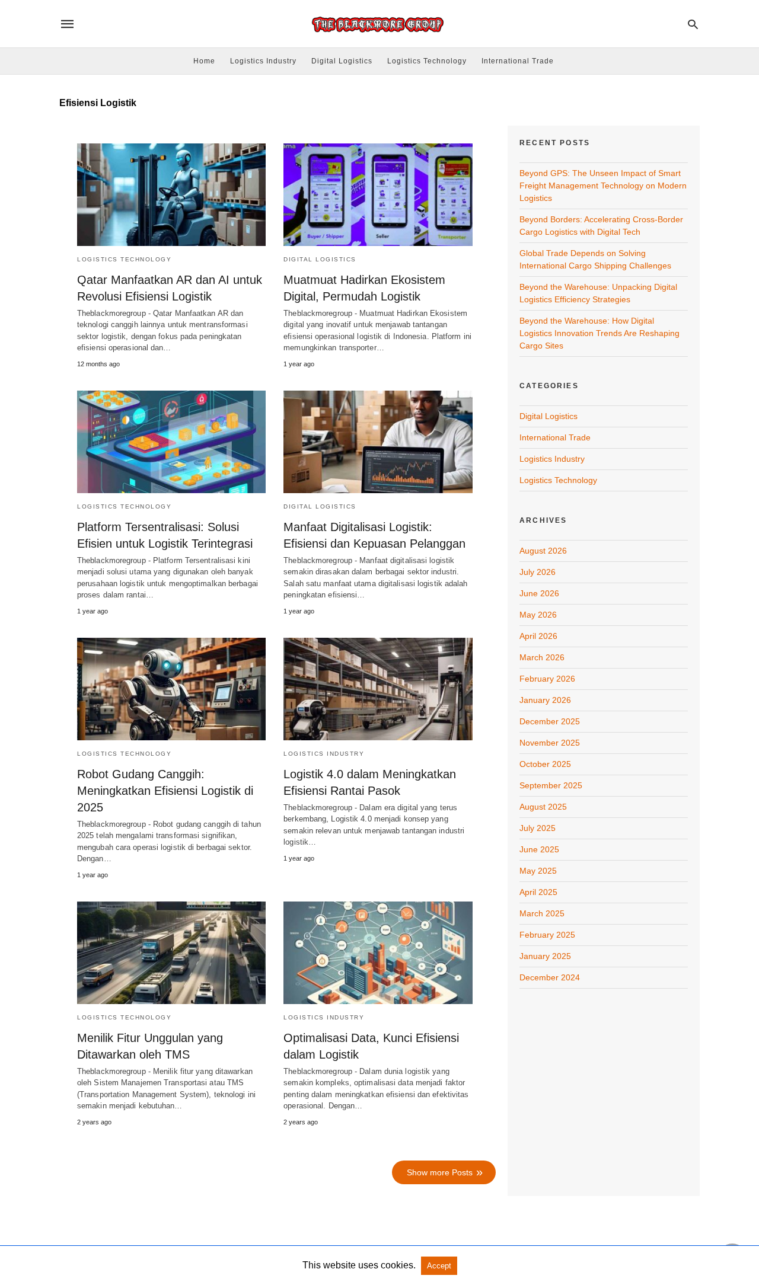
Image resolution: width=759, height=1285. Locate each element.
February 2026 (547, 678)
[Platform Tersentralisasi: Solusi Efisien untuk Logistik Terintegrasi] (171, 442)
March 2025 (542, 913)
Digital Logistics (341, 61)
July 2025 (537, 828)
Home (204, 61)
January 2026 (545, 700)
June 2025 (539, 849)
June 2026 (539, 593)
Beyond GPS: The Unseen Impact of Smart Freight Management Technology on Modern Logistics (603, 185)
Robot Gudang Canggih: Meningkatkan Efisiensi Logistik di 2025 (165, 791)
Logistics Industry (263, 61)
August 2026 (543, 550)
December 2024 (549, 977)
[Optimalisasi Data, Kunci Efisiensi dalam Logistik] (377, 953)
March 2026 (542, 657)
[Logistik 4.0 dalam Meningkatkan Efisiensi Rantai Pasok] (377, 689)
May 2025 (538, 870)
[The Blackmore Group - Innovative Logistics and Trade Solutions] (379, 24)
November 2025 (549, 742)
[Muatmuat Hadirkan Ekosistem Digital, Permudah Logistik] (377, 194)
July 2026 (537, 572)
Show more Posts (440, 1172)
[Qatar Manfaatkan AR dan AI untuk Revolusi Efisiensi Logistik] (171, 194)
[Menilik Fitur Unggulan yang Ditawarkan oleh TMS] (171, 953)
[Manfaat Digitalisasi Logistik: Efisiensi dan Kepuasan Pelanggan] (377, 442)
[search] (693, 24)
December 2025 (549, 721)
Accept (439, 1265)
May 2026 (538, 614)
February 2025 (547, 934)
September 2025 (550, 785)
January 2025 (545, 956)
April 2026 (538, 636)
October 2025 (545, 764)
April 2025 (538, 892)
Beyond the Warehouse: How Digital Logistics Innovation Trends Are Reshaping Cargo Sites (599, 333)
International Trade (517, 61)
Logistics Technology (427, 61)
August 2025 (543, 806)
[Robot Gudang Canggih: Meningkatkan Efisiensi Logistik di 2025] (171, 689)
